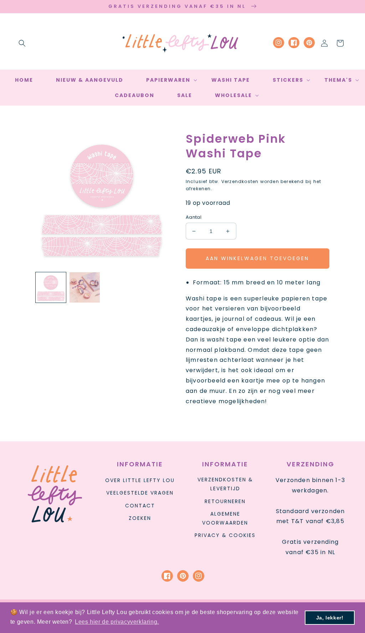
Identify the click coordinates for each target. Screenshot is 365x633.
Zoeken (140, 518)
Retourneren (225, 501)
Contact (140, 505)
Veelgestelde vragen (140, 492)
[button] (22, 43)
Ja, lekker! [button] (330, 618)
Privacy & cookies (225, 535)
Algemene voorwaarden (225, 518)
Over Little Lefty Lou (140, 480)
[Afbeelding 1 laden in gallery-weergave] (51, 287)
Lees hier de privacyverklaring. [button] (117, 622)
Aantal (193, 217)
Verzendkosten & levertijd (225, 484)
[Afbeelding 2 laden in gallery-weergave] (85, 287)
